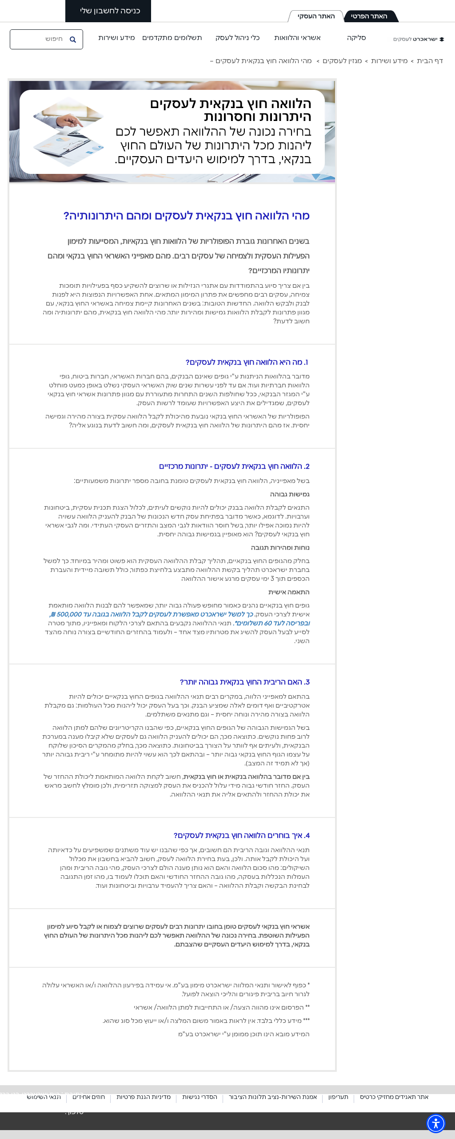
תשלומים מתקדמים (172, 38)
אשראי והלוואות (297, 38)
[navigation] (227, 61)
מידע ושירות (116, 38)
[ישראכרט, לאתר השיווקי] (416, 39)
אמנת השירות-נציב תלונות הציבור (273, 1097)
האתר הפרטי (369, 16)
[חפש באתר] (74, 39)
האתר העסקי (316, 16)
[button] (436, 1123)
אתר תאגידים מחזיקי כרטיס (394, 1097)
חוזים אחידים (88, 1097)
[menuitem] (425, 61)
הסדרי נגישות (199, 1097)
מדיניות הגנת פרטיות (143, 1097)
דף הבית (430, 61)
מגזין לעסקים (342, 61)
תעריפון (338, 1097)
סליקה (356, 38)
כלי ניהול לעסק (238, 38)
